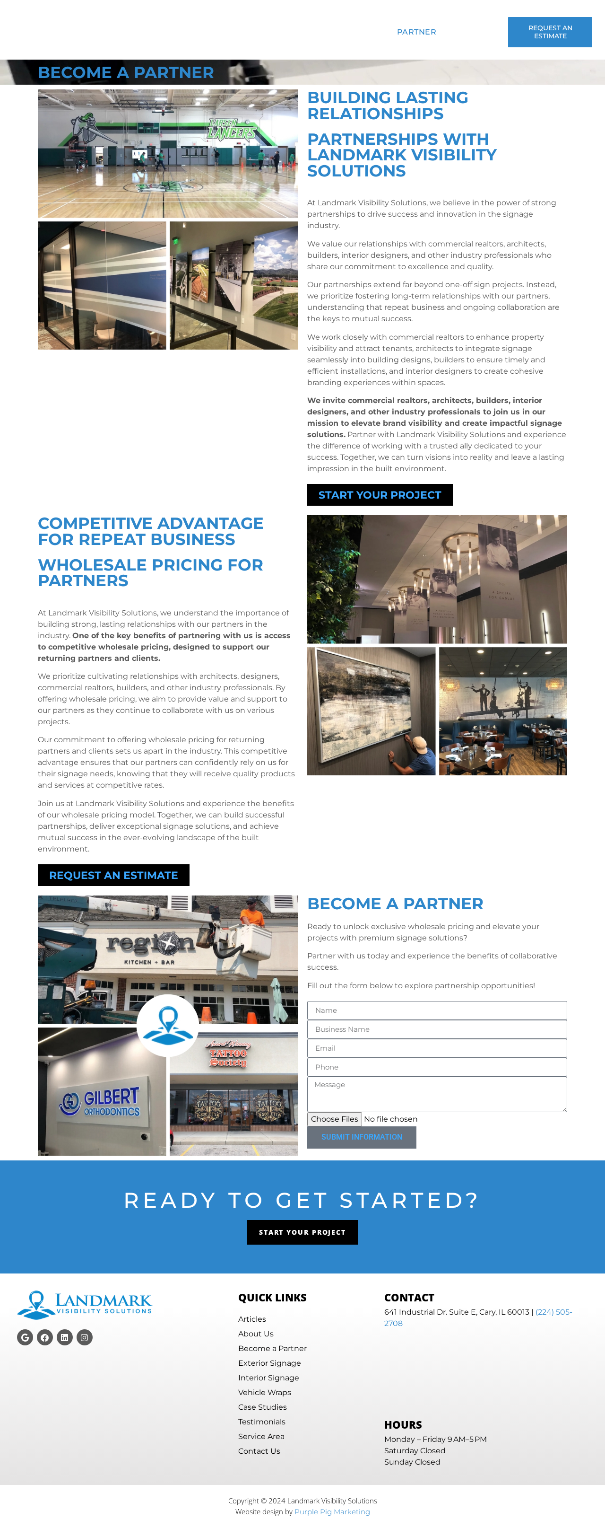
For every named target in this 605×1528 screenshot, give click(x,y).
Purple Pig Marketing (332, 1511)
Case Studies (280, 31)
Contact (466, 31)
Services (215, 31)
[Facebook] (45, 1337)
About (169, 31)
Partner (417, 31)
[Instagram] (85, 1337)
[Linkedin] (65, 1337)
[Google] (25, 1337)
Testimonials (356, 31)
